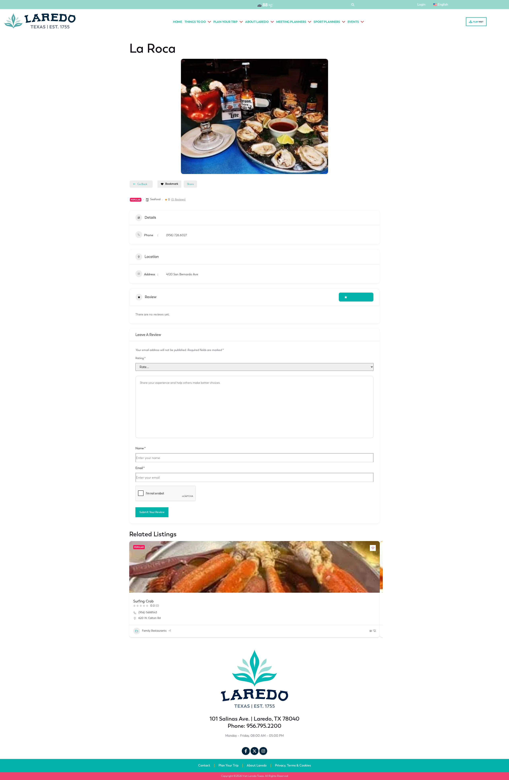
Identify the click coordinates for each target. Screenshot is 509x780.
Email (140, 468)
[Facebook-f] (246, 751)
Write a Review (358, 297)
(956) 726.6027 (176, 235)
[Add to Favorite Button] (373, 548)
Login (421, 4)
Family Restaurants (154, 630)
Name (140, 448)
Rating (140, 358)
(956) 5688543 (147, 612)
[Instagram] (263, 751)
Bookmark (171, 184)
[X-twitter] (254, 751)
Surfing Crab (143, 601)
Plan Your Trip (228, 765)
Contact (204, 765)
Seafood (155, 199)
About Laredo (257, 765)
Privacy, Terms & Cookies (293, 765)
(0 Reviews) (178, 199)
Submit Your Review (151, 512)
